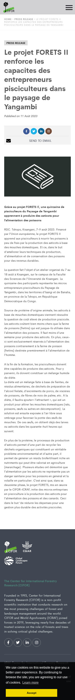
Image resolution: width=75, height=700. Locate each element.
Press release (23, 19)
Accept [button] (31, 692)
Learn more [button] (30, 682)
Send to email (40, 140)
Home (8, 19)
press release (15, 43)
